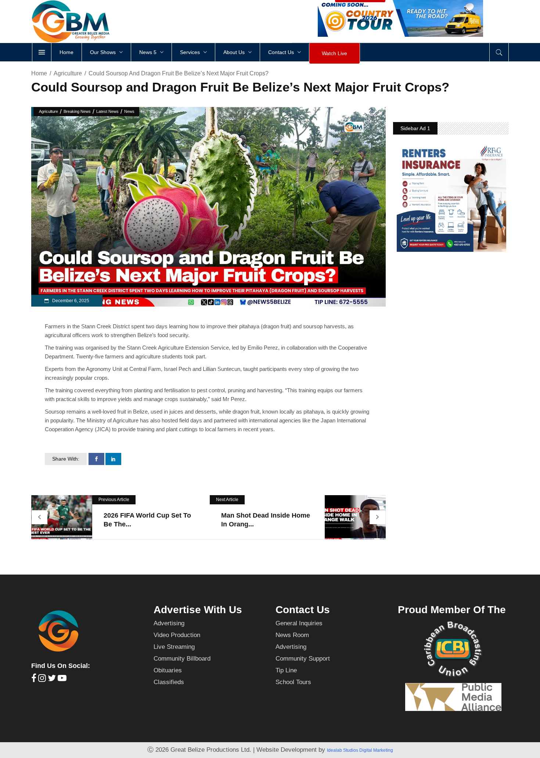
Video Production (177, 635)
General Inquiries (299, 623)
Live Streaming (174, 646)
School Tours (293, 682)
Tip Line (286, 670)
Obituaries (168, 670)
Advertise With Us (198, 609)
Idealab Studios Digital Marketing (360, 750)
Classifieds (169, 682)
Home (39, 73)
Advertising (169, 623)
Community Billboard (182, 658)
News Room (292, 635)
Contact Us (303, 609)
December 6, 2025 (70, 300)
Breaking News (77, 111)
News (129, 111)
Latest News (107, 111)
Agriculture (68, 73)
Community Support (303, 658)
